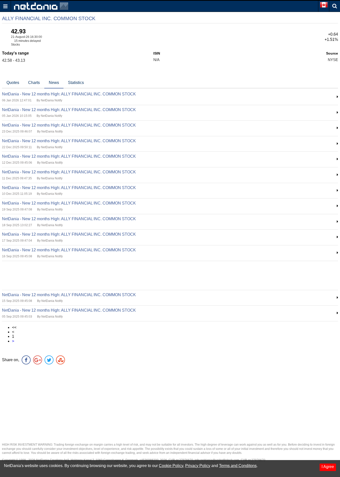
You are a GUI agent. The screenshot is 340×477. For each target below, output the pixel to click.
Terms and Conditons (238, 466)
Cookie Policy (171, 466)
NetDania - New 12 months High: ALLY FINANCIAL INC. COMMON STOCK (69, 94)
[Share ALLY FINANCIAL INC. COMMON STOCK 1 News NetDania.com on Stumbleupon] (60, 360)
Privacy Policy (197, 466)
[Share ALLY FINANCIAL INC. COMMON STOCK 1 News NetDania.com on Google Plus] (38, 360)
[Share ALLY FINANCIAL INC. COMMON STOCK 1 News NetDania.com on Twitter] (49, 360)
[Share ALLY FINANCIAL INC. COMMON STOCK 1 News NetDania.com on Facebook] (26, 360)
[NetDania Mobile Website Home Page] (41, 6)
